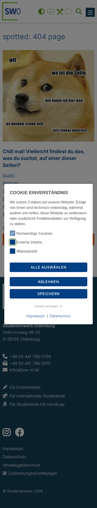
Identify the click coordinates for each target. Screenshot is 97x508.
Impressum (35, 316)
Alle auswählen (49, 267)
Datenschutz (60, 316)
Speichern (48, 293)
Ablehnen (48, 281)
